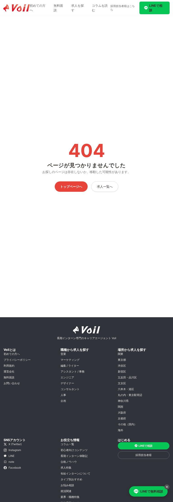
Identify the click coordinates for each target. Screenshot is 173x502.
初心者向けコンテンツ (74, 450)
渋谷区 (122, 365)
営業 (63, 354)
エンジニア (67, 377)
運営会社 (9, 371)
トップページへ (71, 186)
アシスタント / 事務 (72, 371)
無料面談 (58, 8)
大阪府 (122, 412)
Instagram (15, 450)
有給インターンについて (75, 473)
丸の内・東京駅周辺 (130, 395)
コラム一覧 (67, 444)
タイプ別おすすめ (71, 479)
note (11, 461)
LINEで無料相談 (151, 491)
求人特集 (66, 467)
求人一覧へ (105, 186)
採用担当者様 (143, 455)
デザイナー (67, 383)
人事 (63, 395)
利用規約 (9, 365)
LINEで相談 (155, 8)
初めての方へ (38, 8)
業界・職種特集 (70, 497)
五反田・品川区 (127, 377)
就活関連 (66, 491)
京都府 (122, 418)
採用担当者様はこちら (122, 7)
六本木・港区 (126, 389)
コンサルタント (70, 389)
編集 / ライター (70, 365)
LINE (11, 456)
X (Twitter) (15, 444)
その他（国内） (127, 424)
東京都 (122, 359)
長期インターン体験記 (74, 456)
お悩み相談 (67, 485)
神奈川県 (123, 401)
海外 (120, 430)
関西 (120, 406)
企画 (63, 401)
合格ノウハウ (69, 461)
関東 (120, 354)
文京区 (122, 383)
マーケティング (70, 359)
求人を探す (77, 8)
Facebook (15, 467)
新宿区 (122, 371)
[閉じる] (166, 486)
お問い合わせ (12, 383)
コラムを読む (100, 8)
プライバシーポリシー (17, 359)
